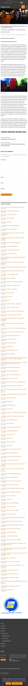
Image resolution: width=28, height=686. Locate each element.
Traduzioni (3, 628)
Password (3, 657)
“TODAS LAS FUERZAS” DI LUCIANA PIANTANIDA (11, 385)
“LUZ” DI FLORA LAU (5, 300)
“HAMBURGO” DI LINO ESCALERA (8, 506)
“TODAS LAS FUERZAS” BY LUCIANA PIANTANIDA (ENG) (13, 382)
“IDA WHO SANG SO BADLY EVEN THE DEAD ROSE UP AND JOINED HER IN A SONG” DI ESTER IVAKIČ (14, 363)
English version (4, 26)
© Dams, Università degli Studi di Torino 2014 (10, 668)
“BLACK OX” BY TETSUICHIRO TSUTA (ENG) (10, 210)
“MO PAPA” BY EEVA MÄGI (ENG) (8, 441)
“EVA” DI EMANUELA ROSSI (7, 401)
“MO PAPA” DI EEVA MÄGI (6, 445)
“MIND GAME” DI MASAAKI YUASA (8, 532)
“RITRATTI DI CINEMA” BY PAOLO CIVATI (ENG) (11, 303)
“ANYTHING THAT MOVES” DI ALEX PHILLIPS (10, 561)
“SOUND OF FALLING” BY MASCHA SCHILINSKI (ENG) (12, 311)
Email (2, 182)
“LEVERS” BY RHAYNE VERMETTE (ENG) (9, 350)
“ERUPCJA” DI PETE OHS (6, 221)
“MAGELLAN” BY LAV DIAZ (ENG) (8, 495)
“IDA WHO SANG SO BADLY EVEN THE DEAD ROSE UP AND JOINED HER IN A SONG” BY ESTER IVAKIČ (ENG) (14, 358)
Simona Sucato (11, 34)
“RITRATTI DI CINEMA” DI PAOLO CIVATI (9, 307)
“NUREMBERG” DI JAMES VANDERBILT (9, 246)
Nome (2, 177)
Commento (4, 159)
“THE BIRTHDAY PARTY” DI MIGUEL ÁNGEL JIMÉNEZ (12, 416)
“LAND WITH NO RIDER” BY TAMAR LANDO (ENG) (12, 281)
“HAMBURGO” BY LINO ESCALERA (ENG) (9, 503)
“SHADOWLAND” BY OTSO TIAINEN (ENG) (10, 225)
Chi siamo (3, 625)
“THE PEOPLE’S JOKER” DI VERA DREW (9, 536)
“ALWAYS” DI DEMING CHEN (7, 346)
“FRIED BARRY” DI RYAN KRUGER (8, 138)
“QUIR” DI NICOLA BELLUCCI (7, 589)
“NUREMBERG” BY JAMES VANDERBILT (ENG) (11, 242)
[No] (26, 681)
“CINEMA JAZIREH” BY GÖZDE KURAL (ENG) (10, 374)
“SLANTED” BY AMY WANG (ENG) (8, 405)
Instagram (3, 645)
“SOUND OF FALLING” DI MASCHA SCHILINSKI (11, 314)
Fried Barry (4, 131)
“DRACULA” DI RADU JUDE (7, 438)
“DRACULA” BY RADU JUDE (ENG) (8, 434)
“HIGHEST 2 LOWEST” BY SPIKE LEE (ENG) (10, 510)
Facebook (3, 643)
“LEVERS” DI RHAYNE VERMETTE (8, 353)
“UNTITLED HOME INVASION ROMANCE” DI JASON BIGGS (13, 394)
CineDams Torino (5, 7)
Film (9, 26)
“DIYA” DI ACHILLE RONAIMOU (7, 423)
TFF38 (25, 131)
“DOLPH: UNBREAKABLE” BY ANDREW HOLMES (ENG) (13, 517)
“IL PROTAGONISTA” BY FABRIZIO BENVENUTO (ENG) (12, 488)
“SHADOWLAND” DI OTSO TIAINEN (8, 229)
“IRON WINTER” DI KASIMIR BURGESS (9, 371)
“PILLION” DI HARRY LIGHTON (7, 292)
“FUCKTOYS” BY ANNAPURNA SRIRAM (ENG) (10, 427)
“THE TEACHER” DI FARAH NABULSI (9, 339)
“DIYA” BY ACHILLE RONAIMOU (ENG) (9, 419)
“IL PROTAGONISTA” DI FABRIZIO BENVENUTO (11, 492)
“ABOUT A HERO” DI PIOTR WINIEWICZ (9, 477)
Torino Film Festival (8, 27)
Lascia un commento (21, 34)
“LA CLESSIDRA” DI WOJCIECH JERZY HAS (10, 570)
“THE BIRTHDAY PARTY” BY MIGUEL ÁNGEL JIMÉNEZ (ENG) (14, 412)
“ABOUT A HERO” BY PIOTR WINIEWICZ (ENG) (11, 473)
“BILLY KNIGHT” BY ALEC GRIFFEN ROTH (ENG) (11, 456)
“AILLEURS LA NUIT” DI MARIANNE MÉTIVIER (10, 528)
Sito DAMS (3, 630)
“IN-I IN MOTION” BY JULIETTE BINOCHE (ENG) (11, 449)
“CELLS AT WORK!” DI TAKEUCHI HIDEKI (10, 577)
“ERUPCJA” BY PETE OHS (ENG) (7, 218)
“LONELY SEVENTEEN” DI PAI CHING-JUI (9, 573)
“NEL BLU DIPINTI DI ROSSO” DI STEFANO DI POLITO (12, 270)
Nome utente (3, 655)
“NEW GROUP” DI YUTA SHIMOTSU (8, 558)
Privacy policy (17, 683)
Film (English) (14, 26)
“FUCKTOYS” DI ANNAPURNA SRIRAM (9, 430)
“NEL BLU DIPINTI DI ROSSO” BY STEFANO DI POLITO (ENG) (14, 267)
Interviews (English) (6, 640)
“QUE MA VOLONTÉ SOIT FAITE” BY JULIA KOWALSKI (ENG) (14, 328)
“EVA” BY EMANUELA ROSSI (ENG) (8, 397)
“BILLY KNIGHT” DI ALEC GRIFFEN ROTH (9, 460)
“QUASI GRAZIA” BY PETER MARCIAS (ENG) (10, 250)
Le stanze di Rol (11, 131)
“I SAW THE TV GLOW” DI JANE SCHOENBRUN (11, 539)
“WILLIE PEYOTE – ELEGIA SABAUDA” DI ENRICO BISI (12, 207)
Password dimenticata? (14, 660)
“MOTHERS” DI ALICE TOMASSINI (8, 278)
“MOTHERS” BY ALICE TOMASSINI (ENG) (9, 274)
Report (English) (20, 26)
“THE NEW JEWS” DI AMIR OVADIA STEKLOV (10, 586)
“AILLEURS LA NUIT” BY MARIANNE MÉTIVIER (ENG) (12, 525)
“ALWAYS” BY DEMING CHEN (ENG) (8, 342)
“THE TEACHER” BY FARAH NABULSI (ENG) (10, 335)
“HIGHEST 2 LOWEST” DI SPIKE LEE (8, 514)
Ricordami (13, 659)
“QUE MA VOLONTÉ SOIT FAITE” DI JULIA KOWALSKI (12, 331)
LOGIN (2, 623)
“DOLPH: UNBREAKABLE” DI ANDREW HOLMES (11, 521)
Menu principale (26, 7)
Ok (8, 683)
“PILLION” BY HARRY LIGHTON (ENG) (9, 289)
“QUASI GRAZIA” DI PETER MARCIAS (9, 253)
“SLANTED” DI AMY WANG (7, 408)
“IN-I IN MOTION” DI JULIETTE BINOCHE (9, 452)
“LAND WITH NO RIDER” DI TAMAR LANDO (10, 285)
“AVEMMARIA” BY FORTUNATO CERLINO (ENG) (11, 481)
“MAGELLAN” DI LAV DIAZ (6, 499)
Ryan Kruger (19, 131)
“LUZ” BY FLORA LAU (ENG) (7, 296)
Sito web (3, 188)
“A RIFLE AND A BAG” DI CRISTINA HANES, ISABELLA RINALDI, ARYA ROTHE (13, 144)
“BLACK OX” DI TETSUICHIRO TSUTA (9, 214)
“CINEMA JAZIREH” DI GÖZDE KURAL (9, 378)
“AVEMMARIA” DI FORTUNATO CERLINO (9, 484)
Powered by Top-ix (5, 673)
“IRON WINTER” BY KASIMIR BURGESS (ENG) (10, 367)
